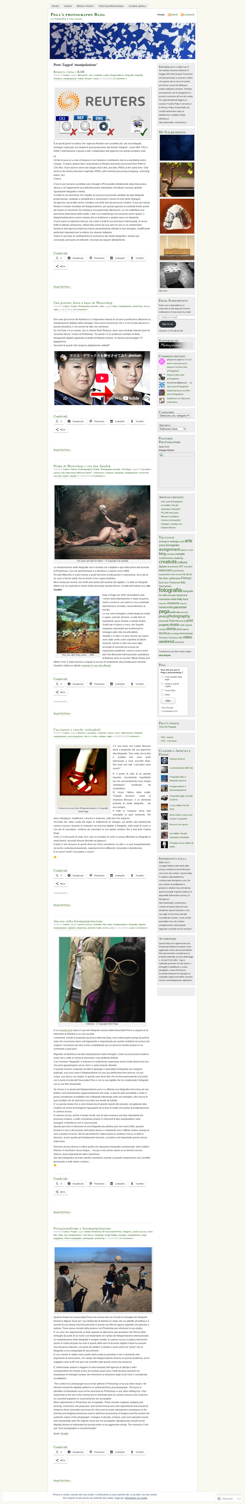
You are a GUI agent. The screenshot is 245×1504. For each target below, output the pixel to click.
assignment (169, 549)
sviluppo (102, 736)
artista (162, 545)
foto (183, 582)
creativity (178, 558)
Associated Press (114, 1231)
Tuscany (172, 637)
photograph (88, 1238)
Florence (174, 582)
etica (104, 924)
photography (178, 616)
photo (163, 616)
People (74, 306)
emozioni (188, 566)
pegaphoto (58, 1238)
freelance (58, 78)
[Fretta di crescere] (83, 806)
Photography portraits (88, 306)
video (101, 306)
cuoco (117, 733)
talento (186, 629)
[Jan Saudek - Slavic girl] (102, 558)
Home (55, 6)
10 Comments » (80, 309)
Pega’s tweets (169, 723)
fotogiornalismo (117, 75)
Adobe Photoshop (93, 1231)
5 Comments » (133, 736)
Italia (174, 599)
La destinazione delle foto (181, 768)
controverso (99, 473)
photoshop (137, 306)
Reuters (88, 78)
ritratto (66, 476)
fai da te (187, 574)
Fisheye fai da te (177, 759)
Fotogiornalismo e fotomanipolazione (82, 1228)
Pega (169, 375)
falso (110, 924)
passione (180, 607)
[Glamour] (102, 1021)
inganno (142, 924)
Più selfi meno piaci (170, 513)
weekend (166, 641)
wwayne (171, 367)
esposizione (164, 574)
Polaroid (174, 620)
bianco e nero (187, 550)
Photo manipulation (73, 1238)
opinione (72, 928)
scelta (94, 736)
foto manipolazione (73, 1235)
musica (183, 603)
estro (173, 574)
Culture (66, 75)
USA (180, 637)
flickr (166, 582)
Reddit (64, 1433)
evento (179, 574)
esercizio (165, 570)
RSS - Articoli (167, 737)
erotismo (110, 473)
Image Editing (111, 1235)
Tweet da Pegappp (167, 727)
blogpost (127, 1231)
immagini (122, 1235)
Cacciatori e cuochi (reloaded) (77, 729)
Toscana (163, 637)
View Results (167, 708)
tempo (189, 633)
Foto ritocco (88, 1235)
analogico (175, 541)
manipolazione (70, 78)
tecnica (164, 633)
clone (150, 1231)
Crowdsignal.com (169, 711)
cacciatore (91, 733)
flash (161, 582)
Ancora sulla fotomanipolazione (78, 921)
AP (103, 1231)
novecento (144, 473)
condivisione (166, 558)
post (189, 620)
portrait (182, 621)
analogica (164, 541)
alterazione (83, 75)
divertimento (173, 566)
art (182, 541)
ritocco (147, 306)
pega (144, 1235)
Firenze (186, 578)
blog (162, 553)
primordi (91, 928)
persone (184, 612)
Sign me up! (167, 324)
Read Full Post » (62, 287)
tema (182, 633)
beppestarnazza (174, 390)
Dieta (114, 306)
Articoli (174, 14)
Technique (126, 469)
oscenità (57, 476)
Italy (179, 599)
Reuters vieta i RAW (69, 72)
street (179, 629)
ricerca (106, 928)
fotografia (129, 75)
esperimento (178, 570)
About (68, 6)
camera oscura (85, 924)
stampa (162, 629)
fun (160, 595)
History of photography (81, 469)
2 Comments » (98, 476)
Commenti (189, 14)
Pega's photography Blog (78, 14)
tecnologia (174, 633)
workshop (179, 642)
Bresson (81, 733)
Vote (168, 700)
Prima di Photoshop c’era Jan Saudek (82, 466)
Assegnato (172, 545)
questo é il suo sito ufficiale (97, 665)
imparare (181, 595)
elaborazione (127, 733)
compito (180, 553)
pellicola (175, 612)
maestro (163, 603)
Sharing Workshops (111, 6)
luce (185, 599)
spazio (188, 625)
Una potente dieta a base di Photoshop (83, 302)
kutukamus (172, 398)
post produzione (75, 736)
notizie (81, 78)
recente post (65, 1030)
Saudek (73, 476)
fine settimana (171, 578)
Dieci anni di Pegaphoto (178, 386)
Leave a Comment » (138, 928)
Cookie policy (137, 6)
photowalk (163, 621)
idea (165, 595)
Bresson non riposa (179, 824)
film (161, 578)
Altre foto (163, 291)
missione (173, 603)
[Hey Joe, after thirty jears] (78, 652)
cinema (170, 554)
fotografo (139, 75)
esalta (106, 75)
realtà (98, 928)
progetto (164, 624)
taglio (109, 736)
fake (56, 1235)
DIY (181, 566)
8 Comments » (120, 78)
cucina (110, 733)
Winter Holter (85, 6)
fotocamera (165, 586)
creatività (98, 75)
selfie (182, 625)
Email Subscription (173, 300)
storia (96, 78)
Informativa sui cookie (136, 1498)
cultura (182, 562)
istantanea (164, 599)
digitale (163, 566)
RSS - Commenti (168, 741)
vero (112, 928)
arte (90, 75)
